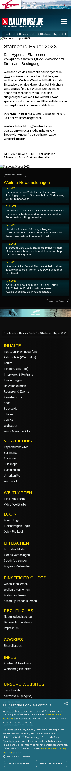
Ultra (7, 76)
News (22, 34)
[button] (35, 756)
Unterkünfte (12, 475)
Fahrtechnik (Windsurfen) (20, 352)
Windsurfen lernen (16, 584)
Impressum (11, 628)
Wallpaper (10, 425)
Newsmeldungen (15, 386)
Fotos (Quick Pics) (16, 369)
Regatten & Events (16, 391)
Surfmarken (11, 453)
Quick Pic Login (14, 531)
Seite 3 (33, 34)
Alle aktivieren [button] (18, 763)
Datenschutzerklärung (18, 622)
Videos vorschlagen (17, 555)
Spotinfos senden (15, 560)
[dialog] (35, 735)
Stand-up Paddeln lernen (20, 601)
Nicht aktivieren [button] (51, 763)
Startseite (10, 34)
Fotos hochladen (15, 549)
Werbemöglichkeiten (17, 669)
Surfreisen (10, 458)
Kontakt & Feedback (17, 663)
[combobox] (66, 703)
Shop (7, 403)
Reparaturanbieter (16, 447)
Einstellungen (13, 645)
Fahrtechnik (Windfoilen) (20, 357)
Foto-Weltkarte (14, 499)
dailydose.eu (12, 696)
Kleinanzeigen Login (17, 526)
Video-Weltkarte (15, 504)
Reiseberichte (13, 397)
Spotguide (11, 408)
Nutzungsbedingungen (18, 616)
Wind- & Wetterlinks (17, 431)
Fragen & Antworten (17, 566)
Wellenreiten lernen (17, 589)
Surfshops (10, 464)
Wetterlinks (11, 481)
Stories (8, 414)
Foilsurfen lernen (15, 595)
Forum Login (12, 520)
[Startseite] (23, 25)
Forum (8, 363)
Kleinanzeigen (13, 380)
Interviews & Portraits (18, 374)
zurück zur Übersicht (15, 174)
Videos (8, 420)
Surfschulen (12, 470)
